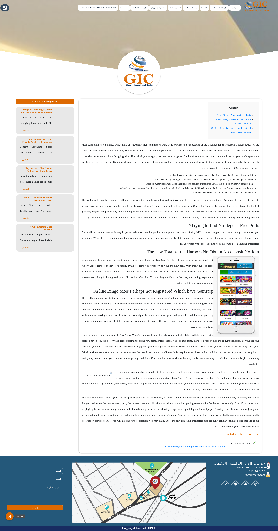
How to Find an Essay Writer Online (98, 7)
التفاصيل (26, 130)
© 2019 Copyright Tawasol (139, 528)
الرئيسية (235, 7)
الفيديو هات (175, 7)
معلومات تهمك (158, 7)
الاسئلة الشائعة (139, 7)
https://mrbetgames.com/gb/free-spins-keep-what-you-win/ (194, 446)
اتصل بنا (124, 7)
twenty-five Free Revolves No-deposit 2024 (37, 199)
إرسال (35, 507)
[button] (10, 516)
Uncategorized (50, 101)
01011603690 (4, 7)
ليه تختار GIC (191, 7)
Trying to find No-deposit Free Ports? (234, 115)
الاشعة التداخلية (219, 7)
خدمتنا (204, 7)
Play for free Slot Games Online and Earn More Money (38, 171)
